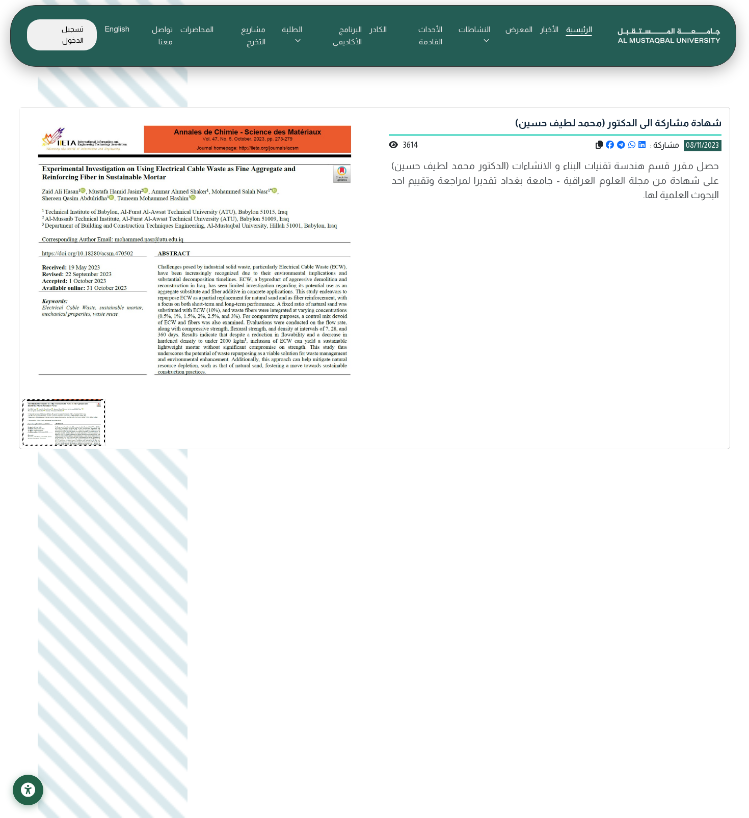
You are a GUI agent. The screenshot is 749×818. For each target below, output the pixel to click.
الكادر (378, 29)
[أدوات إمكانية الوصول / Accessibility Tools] (28, 790)
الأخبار (549, 29)
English (116, 28)
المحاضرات (196, 29)
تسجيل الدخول (73, 34)
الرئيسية (579, 29)
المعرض (518, 29)
